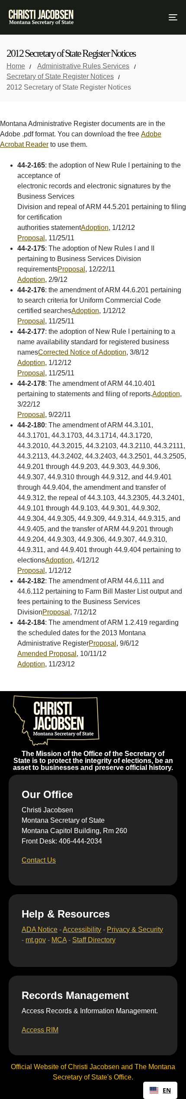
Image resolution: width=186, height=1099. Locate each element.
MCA (59, 940)
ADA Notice (40, 929)
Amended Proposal (47, 653)
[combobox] (160, 1090)
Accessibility (82, 929)
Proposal (31, 238)
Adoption (95, 227)
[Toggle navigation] (149, 17)
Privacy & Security (135, 929)
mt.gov (36, 940)
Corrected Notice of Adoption (82, 352)
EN (167, 1090)
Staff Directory (93, 940)
